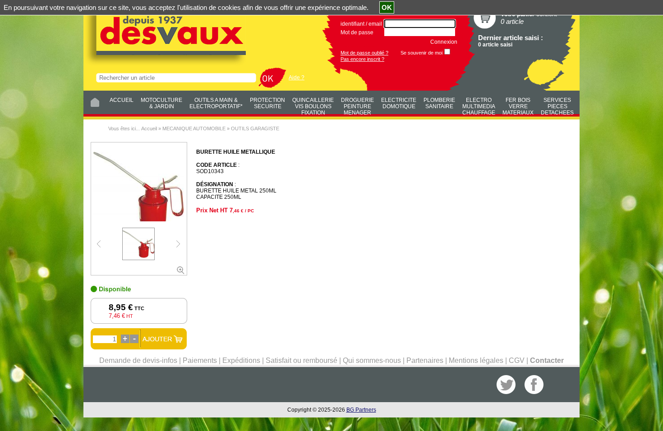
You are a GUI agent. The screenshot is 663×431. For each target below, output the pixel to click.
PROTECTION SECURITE (267, 103)
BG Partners (361, 410)
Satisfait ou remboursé (301, 360)
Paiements (200, 360)
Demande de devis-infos (138, 360)
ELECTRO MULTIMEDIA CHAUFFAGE (478, 105)
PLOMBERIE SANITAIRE (439, 103)
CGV (517, 360)
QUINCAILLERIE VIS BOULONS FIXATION (313, 105)
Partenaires (424, 360)
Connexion (443, 42)
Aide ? (296, 77)
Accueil (149, 128)
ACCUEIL (122, 100)
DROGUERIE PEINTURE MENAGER (357, 105)
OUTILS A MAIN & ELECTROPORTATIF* (216, 103)
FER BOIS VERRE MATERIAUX (518, 105)
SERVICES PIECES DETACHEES (557, 105)
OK (387, 7)
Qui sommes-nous (372, 360)
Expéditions (241, 360)
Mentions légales (476, 360)
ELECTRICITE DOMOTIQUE (398, 103)
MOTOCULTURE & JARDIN (161, 103)
